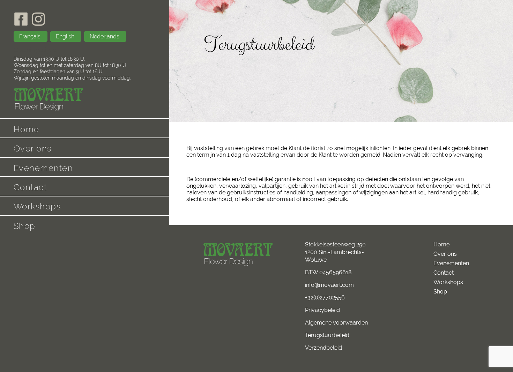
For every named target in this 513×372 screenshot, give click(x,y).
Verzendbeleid (323, 347)
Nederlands (105, 36)
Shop (25, 226)
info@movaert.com (329, 285)
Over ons (33, 148)
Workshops (37, 206)
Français (30, 36)
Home (26, 129)
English (66, 36)
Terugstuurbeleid (327, 335)
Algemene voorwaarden (336, 322)
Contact (30, 187)
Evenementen (43, 168)
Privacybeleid (322, 310)
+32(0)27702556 (325, 297)
